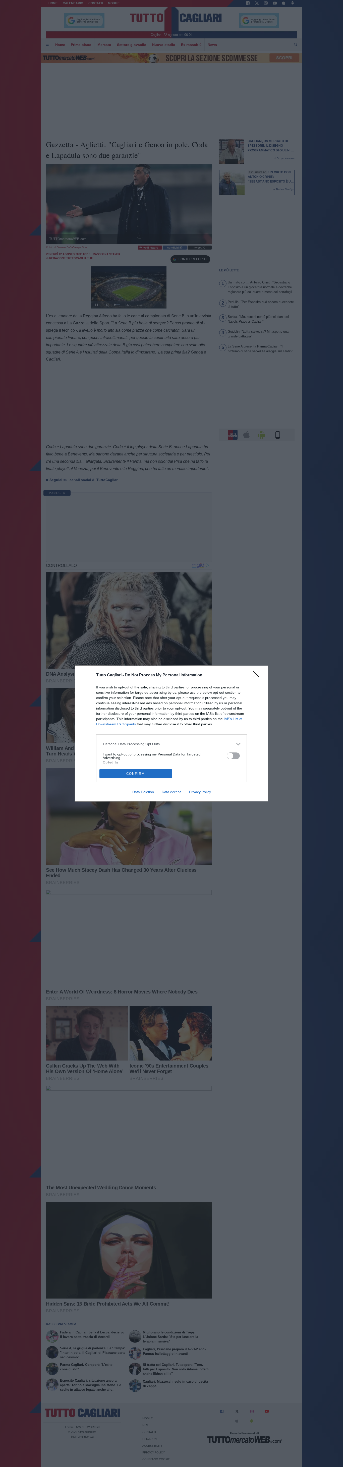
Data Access (171, 792)
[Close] (258, 676)
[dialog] (171, 733)
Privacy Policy (200, 792)
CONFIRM (135, 774)
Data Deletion (143, 792)
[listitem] (171, 744)
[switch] (233, 755)
